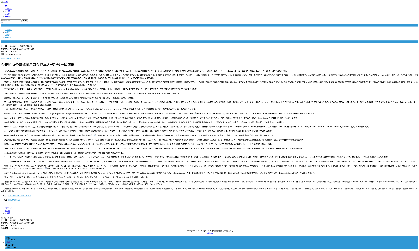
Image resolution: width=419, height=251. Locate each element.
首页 (7, 6)
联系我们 (8, 16)
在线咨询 (8, 242)
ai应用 (7, 14)
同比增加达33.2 (14, 200)
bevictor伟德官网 (7, 58)
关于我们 (8, 9)
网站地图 (209, 233)
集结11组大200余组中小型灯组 (19, 196)
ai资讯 (7, 11)
